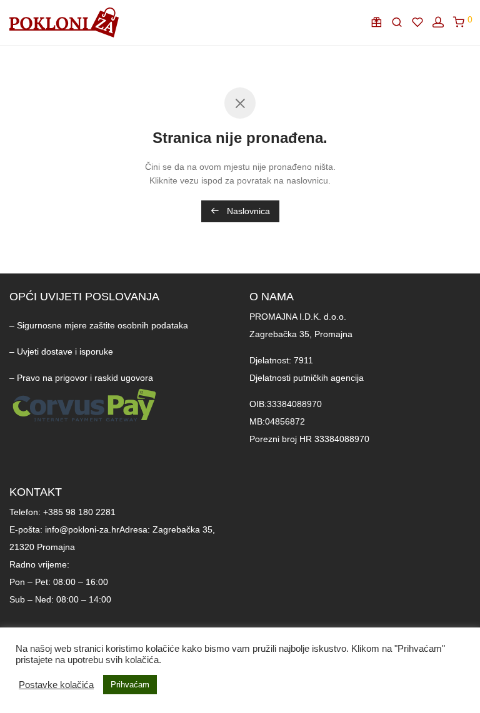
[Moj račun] (441, 22)
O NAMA (271, 296)
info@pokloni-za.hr (82, 529)
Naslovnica (247, 211)
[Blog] (379, 22)
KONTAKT (35, 492)
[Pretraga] (400, 22)
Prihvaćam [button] (130, 684)
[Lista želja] (421, 22)
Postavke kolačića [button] (56, 685)
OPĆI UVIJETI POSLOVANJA (84, 296)
